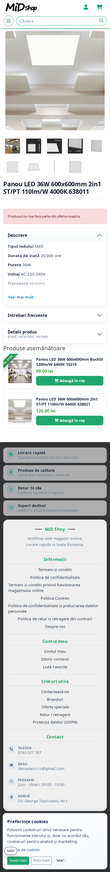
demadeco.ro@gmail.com (41, 768)
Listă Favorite (55, 666)
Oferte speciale (55, 706)
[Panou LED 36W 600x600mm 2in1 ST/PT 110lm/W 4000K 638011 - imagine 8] (54, 167)
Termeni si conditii (55, 569)
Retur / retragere (55, 714)
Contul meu (55, 651)
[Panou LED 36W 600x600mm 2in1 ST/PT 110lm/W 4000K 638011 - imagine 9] (75, 167)
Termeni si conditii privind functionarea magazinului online (44, 587)
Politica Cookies (55, 598)
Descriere (17, 235)
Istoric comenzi (55, 659)
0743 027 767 (29, 752)
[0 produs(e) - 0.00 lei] (99, 7)
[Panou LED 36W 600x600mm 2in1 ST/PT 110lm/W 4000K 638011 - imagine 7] (33, 167)
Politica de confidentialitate (55, 577)
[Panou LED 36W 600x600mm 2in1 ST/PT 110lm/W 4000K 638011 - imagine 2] (33, 146)
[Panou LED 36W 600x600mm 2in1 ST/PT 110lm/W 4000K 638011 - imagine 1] (12, 146)
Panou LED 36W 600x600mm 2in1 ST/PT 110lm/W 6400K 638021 (67, 402)
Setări (60, 860)
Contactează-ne (55, 691)
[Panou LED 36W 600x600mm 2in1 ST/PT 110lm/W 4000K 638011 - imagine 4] (75, 146)
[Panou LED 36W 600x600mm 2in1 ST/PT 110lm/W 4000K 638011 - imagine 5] (96, 146)
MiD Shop (55, 529)
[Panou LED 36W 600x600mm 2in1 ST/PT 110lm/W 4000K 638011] (55, 80)
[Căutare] (101, 20)
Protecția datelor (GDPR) (55, 722)
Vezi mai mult (21, 297)
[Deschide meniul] (8, 20)
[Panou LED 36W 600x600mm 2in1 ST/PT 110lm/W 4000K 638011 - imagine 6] (12, 167)
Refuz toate (41, 860)
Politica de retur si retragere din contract (55, 618)
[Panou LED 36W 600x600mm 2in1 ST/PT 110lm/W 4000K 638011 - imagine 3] (54, 146)
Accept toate (18, 860)
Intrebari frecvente (27, 315)
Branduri (55, 699)
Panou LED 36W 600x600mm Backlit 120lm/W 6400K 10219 (69, 362)
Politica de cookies (23, 849)
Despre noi (55, 626)
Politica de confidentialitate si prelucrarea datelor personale (53, 608)
